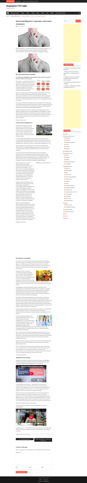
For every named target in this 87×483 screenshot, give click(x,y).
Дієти (37, 13)
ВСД (67, 172)
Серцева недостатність (71, 192)
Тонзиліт (68, 146)
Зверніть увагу (68, 151)
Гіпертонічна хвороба (71, 176)
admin (24, 26)
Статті (67, 144)
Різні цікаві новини (60, 13)
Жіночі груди (69, 204)
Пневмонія (68, 163)
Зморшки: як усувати (70, 207)
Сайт (42, 467)
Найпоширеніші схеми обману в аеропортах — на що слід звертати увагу (71, 73)
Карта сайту (46, 479)
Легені (27, 13)
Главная (40, 479)
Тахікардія (68, 196)
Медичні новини (15, 13)
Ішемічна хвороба (70, 185)
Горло (33, 13)
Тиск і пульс (68, 198)
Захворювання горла (22, 434)
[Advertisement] (72, 43)
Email (30, 467)
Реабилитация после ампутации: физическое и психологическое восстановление (71, 78)
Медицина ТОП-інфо (16, 5)
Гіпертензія (68, 174)
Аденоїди (68, 138)
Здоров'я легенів (69, 153)
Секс (47, 13)
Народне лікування (70, 142)
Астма (67, 155)
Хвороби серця (69, 200)
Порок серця (69, 189)
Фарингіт (28, 434)
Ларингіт (68, 140)
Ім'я (16, 467)
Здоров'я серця (68, 166)
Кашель (67, 159)
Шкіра (52, 13)
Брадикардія (69, 170)
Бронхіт (68, 157)
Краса (42, 13)
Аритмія (68, 168)
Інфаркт (68, 181)
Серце (22, 13)
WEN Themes (46, 481)
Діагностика (69, 179)
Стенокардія (69, 194)
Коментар (18, 452)
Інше (67, 183)
